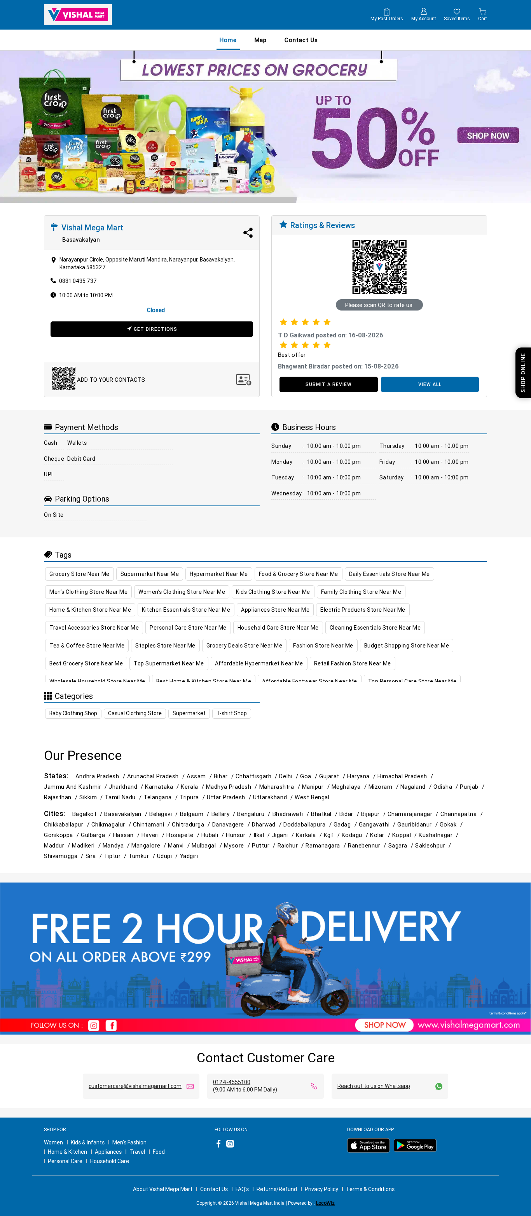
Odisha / (446, 786)
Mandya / (117, 845)
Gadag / (346, 824)
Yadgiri (189, 856)
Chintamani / (152, 824)
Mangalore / (149, 845)
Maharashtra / (280, 786)
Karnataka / (163, 786)
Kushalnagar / (439, 835)
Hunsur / (239, 835)
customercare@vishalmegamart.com (135, 1086)
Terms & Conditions (370, 1189)
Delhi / (289, 776)
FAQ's (242, 1189)
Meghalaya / (350, 786)
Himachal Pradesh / (406, 776)
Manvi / (180, 845)
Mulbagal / (208, 845)
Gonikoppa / (62, 835)
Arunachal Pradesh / (157, 776)
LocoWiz (325, 1203)
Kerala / (193, 786)
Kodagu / (356, 835)
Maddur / (58, 845)
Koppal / (405, 835)
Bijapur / (374, 814)
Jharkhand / (127, 786)
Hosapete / (183, 835)
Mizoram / (384, 786)
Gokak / (452, 824)
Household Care (109, 1161)
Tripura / (193, 797)
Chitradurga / (192, 824)
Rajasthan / (61, 797)
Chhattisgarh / (257, 776)
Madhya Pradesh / (232, 786)
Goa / (309, 776)
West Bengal (312, 797)
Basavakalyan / (126, 814)
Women (53, 1142)
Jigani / (284, 835)
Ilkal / (262, 835)
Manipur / (317, 786)
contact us (301, 40)
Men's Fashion (129, 1142)
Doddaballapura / (308, 824)
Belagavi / (164, 814)
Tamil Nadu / (124, 797)
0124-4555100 (231, 1082)
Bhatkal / (325, 814)
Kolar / (381, 835)
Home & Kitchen (67, 1151)
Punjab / (473, 786)
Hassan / (127, 835)
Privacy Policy (321, 1189)
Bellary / (224, 814)
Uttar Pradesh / (230, 797)
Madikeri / (87, 845)
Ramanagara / (327, 845)
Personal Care (65, 1161)
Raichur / (292, 845)
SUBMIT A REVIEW (329, 384)
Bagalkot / (88, 814)
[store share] (248, 233)
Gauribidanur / (418, 824)
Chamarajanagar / (414, 814)
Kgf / (333, 835)
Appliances (108, 1151)
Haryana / (362, 776)
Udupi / (168, 856)
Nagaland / (416, 786)
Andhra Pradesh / (101, 776)
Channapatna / (462, 814)
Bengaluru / (254, 814)
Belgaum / (195, 814)
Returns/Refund (277, 1189)
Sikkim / (92, 797)
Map (261, 40)
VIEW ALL (430, 384)
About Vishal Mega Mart (162, 1189)
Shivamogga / (65, 856)
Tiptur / (116, 856)
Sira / (95, 856)
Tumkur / (142, 856)
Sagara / (401, 845)
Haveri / (153, 835)
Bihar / (225, 776)
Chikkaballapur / (67, 824)
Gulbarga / (97, 835)
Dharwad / (267, 824)
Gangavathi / (378, 824)
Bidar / (350, 814)
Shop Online (523, 373)
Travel (137, 1151)
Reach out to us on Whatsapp (373, 1086)
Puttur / (264, 845)
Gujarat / (333, 776)
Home (228, 40)
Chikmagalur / (112, 824)
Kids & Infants (88, 1142)
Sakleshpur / (434, 845)
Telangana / (161, 797)
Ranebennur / (368, 845)
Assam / (200, 776)
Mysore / (238, 845)
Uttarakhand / (274, 797)
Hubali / (213, 835)
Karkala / (310, 835)
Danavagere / (232, 824)
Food (159, 1151)
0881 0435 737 (78, 280)
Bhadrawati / (291, 814)
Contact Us (214, 1189)
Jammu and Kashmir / (76, 786)
